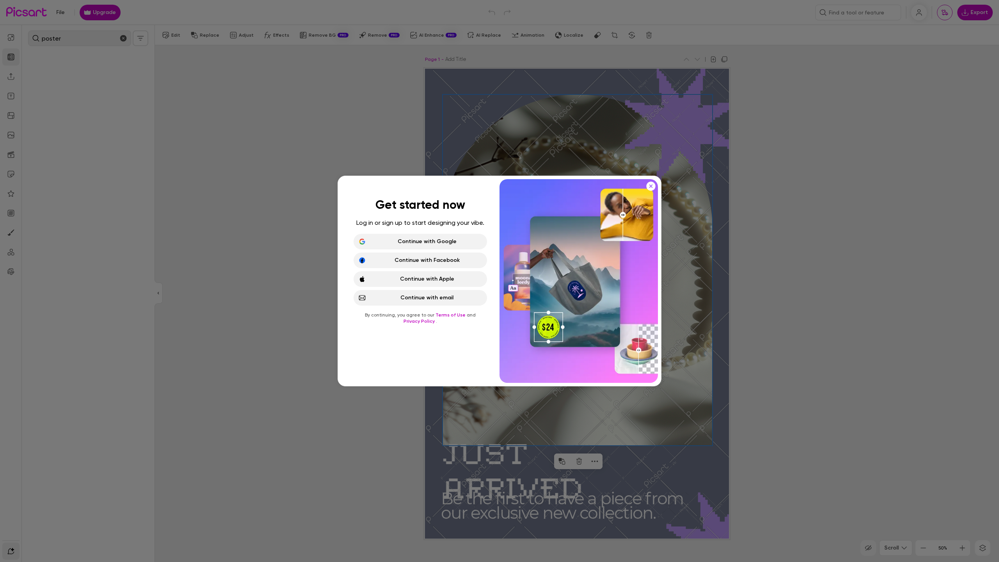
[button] (499, 281)
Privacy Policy (420, 321)
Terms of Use (451, 315)
